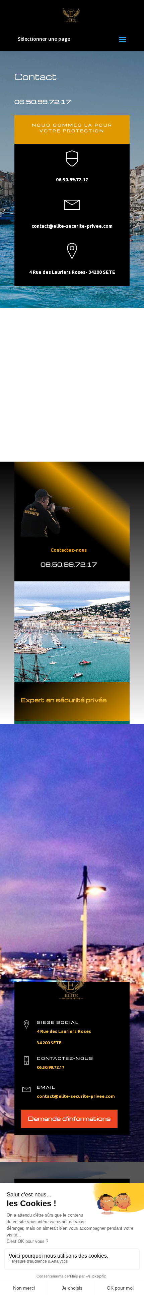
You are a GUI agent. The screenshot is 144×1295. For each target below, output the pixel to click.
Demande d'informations (69, 1118)
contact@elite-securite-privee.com (76, 1096)
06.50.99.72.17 (50, 1067)
